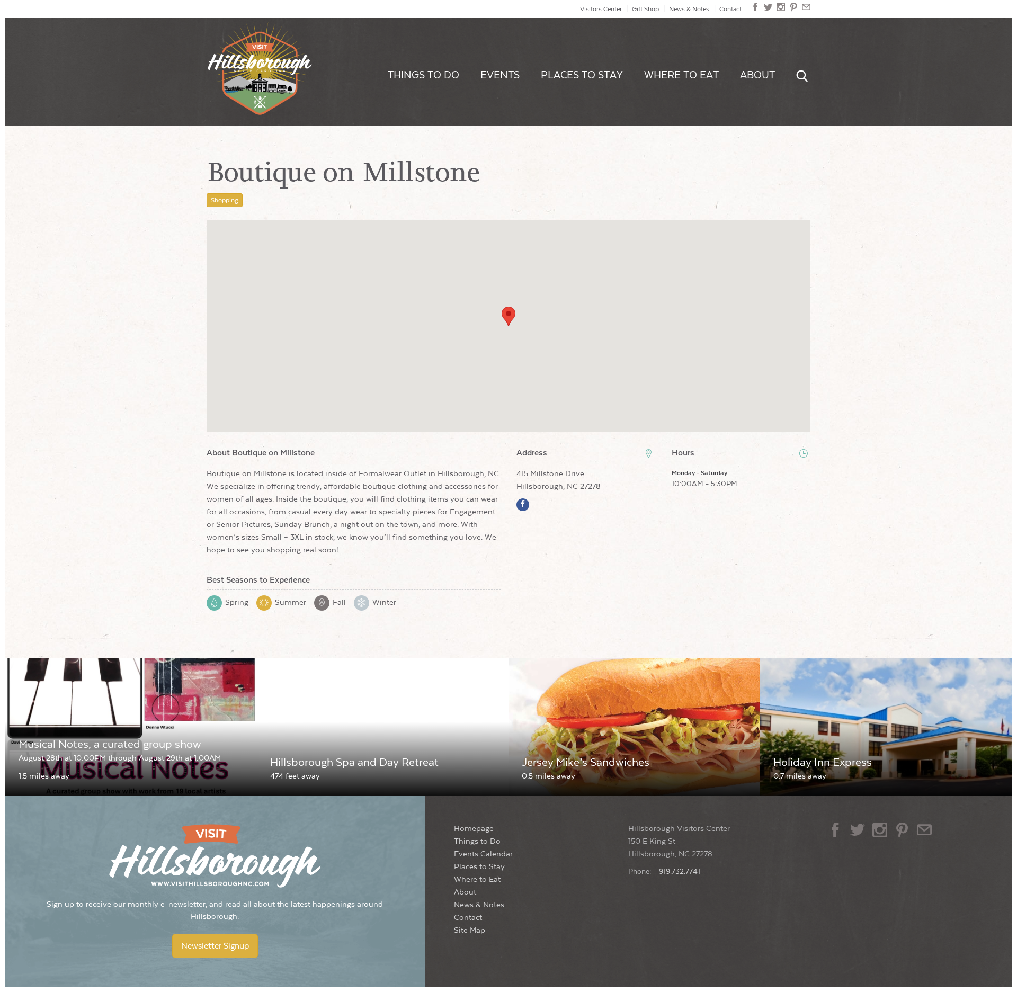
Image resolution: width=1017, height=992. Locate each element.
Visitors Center (601, 9)
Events (500, 75)
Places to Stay (582, 75)
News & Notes (689, 9)
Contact (730, 9)
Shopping (224, 200)
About (757, 75)
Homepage (474, 828)
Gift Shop (645, 9)
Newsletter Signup (215, 946)
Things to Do (423, 75)
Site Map (469, 930)
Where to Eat (681, 75)
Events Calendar (483, 854)
